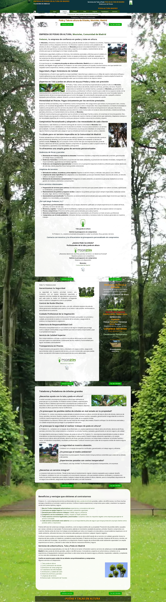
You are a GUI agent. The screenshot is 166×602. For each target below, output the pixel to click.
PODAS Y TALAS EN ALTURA (82, 598)
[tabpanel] (106, 4)
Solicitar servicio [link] (67, 24)
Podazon (43, 39)
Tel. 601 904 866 (115, 24)
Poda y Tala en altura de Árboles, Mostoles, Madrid (83, 20)
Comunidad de (90, 34)
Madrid (102, 34)
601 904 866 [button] (40, 12)
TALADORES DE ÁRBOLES (41, 4)
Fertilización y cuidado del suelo (52, 572)
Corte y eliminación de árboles (51, 565)
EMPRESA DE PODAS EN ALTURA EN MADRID (51, 1)
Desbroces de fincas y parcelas (52, 574)
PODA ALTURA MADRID (108, 8)
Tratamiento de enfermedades (52, 570)
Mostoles (77, 34)
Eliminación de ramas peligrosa (52, 568)
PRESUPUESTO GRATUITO (67, 363)
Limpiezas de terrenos (49, 576)
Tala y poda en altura (49, 563)
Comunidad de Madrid (83, 265)
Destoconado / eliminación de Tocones (54, 578)
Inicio (54, 11)
